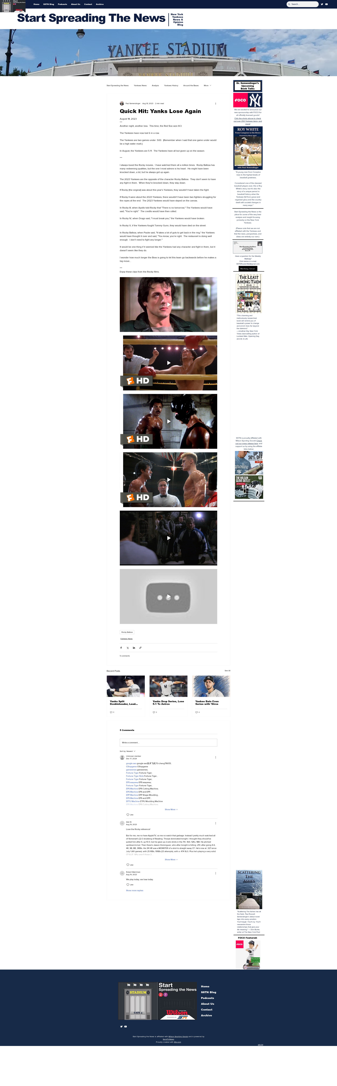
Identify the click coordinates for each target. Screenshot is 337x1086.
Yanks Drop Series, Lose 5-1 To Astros (168, 702)
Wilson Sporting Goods (178, 1036)
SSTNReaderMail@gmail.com (247, 264)
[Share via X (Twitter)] (127, 647)
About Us (207, 1003)
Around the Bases (191, 85)
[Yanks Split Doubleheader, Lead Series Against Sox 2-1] (126, 686)
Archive (206, 1015)
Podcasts (207, 998)
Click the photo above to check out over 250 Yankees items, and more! (248, 121)
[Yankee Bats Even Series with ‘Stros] (211, 686)
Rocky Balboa (127, 632)
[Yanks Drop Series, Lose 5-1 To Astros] (169, 686)
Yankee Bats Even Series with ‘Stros (207, 702)
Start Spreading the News (118, 85)
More (206, 85)
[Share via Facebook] (121, 647)
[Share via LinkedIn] (134, 647)
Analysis (155, 85)
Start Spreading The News (91, 18)
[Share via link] (140, 647)
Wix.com (177, 1042)
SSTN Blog (208, 992)
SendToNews (168, 1039)
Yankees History (171, 85)
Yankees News (140, 85)
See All (227, 671)
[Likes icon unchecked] (128, 814)
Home (205, 986)
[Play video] (168, 304)
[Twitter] (322, 4)
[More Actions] (215, 757)
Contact (206, 1009)
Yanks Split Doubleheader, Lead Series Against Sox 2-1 (124, 702)
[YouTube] (326, 4)
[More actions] (215, 103)
